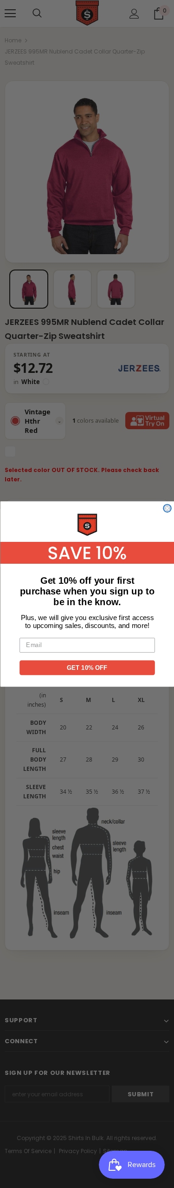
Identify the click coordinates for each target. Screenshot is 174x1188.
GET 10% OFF (87, 667)
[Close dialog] (167, 509)
